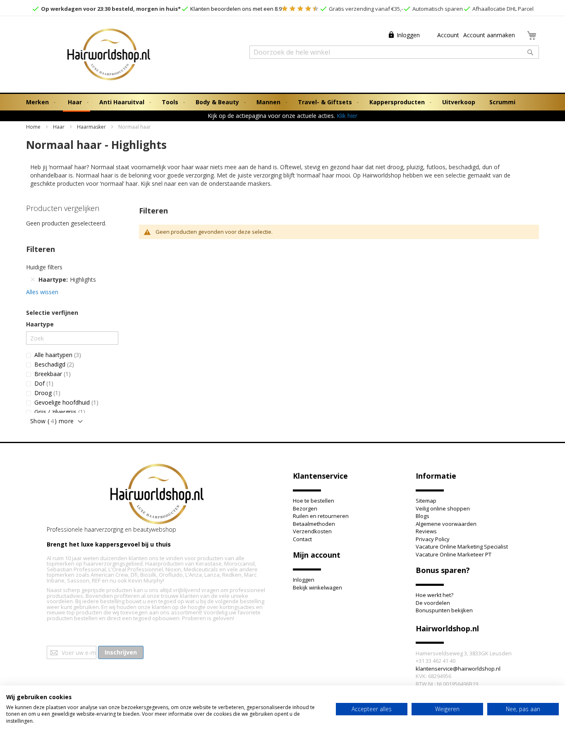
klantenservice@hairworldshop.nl (458, 668)
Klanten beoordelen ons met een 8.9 (235, 8)
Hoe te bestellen (313, 500)
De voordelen (433, 603)
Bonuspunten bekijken (444, 610)
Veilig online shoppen (443, 508)
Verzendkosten (312, 531)
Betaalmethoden (314, 523)
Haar (59, 126)
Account (447, 35)
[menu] (282, 103)
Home (34, 126)
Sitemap (426, 500)
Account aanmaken (489, 35)
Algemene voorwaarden (446, 523)
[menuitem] (39, 102)
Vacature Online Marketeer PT (453, 554)
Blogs (422, 516)
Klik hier (347, 116)
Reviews (426, 531)
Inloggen (408, 35)
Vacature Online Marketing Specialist (462, 546)
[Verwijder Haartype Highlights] (32, 279)
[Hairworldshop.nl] (156, 495)
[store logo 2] (109, 55)
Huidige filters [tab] (44, 267)
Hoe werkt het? (434, 595)
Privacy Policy (433, 539)
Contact (302, 539)
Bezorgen (305, 508)
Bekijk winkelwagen (317, 587)
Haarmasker (92, 126)
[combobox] (394, 52)
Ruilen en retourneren (321, 516)
